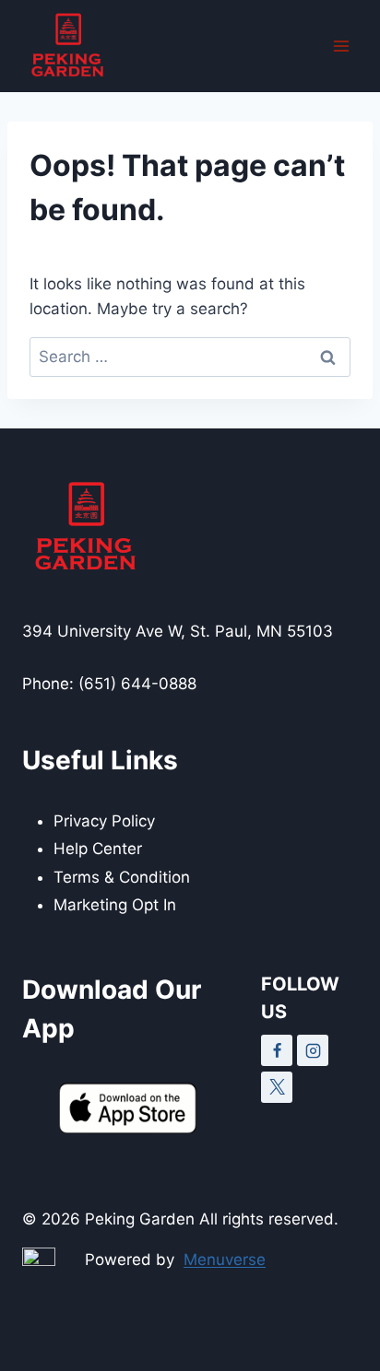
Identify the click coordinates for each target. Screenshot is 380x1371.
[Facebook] (276, 1050)
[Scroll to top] (333, 1315)
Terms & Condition (121, 877)
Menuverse (225, 1259)
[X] (276, 1087)
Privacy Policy (104, 821)
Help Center (97, 848)
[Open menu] (341, 45)
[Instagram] (312, 1050)
